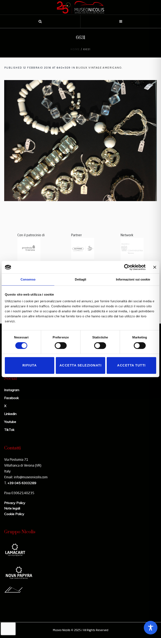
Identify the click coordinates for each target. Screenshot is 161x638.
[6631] (80, 140)
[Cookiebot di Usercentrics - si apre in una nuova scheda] (127, 267)
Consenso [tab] (28, 279)
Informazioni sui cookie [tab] (133, 279)
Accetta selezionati (81, 365)
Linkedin (10, 414)
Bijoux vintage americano (99, 67)
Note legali (12, 508)
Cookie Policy (14, 514)
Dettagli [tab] (80, 279)
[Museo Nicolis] (80, 7)
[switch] (61, 345)
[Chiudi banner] (154, 267)
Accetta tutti (131, 365)
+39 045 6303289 (21, 483)
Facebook (11, 398)
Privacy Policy (14, 503)
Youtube (10, 422)
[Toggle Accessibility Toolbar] (150, 627)
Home (75, 49)
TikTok (9, 429)
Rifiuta (29, 365)
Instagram (11, 390)
